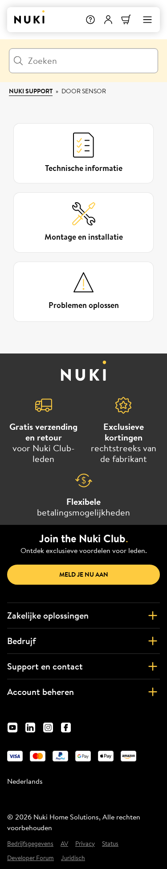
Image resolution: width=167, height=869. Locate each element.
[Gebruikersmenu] (108, 19)
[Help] (90, 19)
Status (110, 844)
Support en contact (45, 666)
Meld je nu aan (83, 574)
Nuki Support (31, 91)
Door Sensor (83, 91)
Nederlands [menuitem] (25, 781)
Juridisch (73, 858)
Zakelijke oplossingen (48, 615)
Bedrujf (21, 640)
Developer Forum (30, 858)
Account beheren (40, 691)
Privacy (85, 844)
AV (64, 844)
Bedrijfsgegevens (30, 844)
